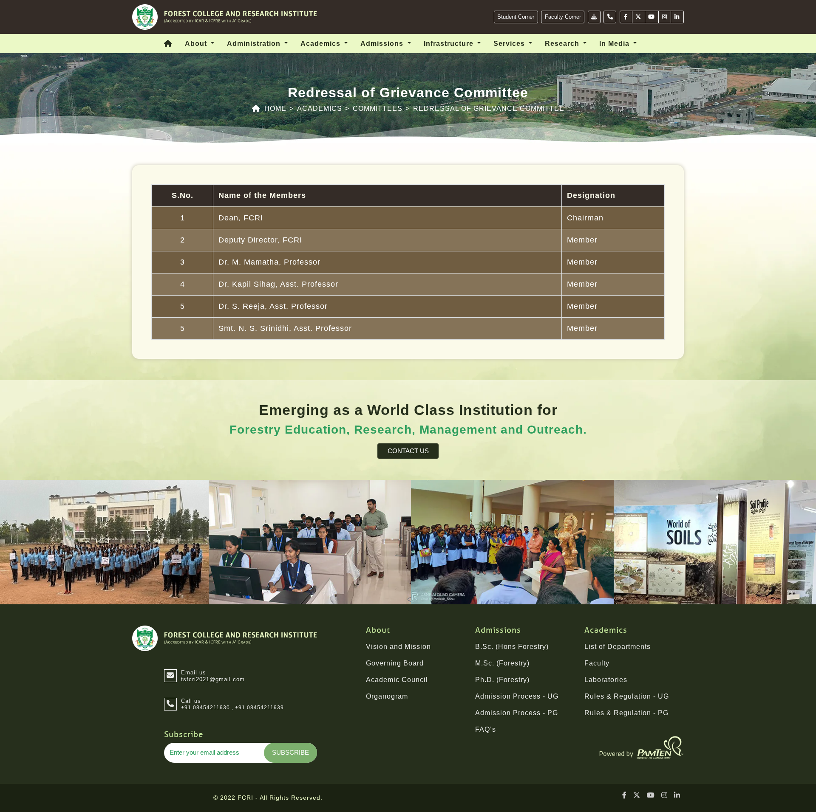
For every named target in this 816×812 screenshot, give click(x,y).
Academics (321, 43)
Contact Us (408, 450)
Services (510, 43)
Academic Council (397, 679)
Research (563, 43)
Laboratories (605, 679)
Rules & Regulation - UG (626, 696)
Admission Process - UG (516, 696)
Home (275, 108)
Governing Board (395, 663)
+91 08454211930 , (207, 707)
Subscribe (290, 752)
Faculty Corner (563, 17)
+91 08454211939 (259, 707)
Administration (255, 43)
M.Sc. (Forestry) (502, 663)
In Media (615, 43)
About (197, 43)
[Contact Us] (610, 17)
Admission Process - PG (516, 712)
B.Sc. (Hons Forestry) (512, 646)
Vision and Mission (398, 646)
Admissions (382, 43)
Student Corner (515, 17)
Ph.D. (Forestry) (502, 679)
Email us (213, 675)
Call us (191, 701)
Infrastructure (450, 43)
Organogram (387, 696)
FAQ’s (485, 729)
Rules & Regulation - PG (626, 712)
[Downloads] (594, 17)
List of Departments (617, 646)
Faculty (596, 663)
